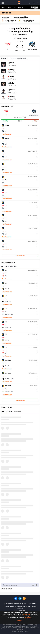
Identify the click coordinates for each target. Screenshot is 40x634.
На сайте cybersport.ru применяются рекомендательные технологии (20, 607)
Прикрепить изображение (33, 585)
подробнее (26, 614)
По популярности (14, 411)
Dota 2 (3, 7)
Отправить (37, 585)
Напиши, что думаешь (10, 585)
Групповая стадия (20, 38)
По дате (3, 411)
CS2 (9, 7)
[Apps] (30, 2)
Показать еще (20, 255)
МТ (15, 7)
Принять (20, 621)
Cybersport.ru (15, 631)
